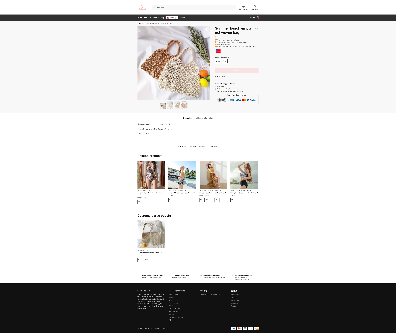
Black (202, 200)
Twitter (234, 297)
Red (170, 200)
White (225, 61)
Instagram (235, 300)
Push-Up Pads (174, 311)
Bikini (232, 190)
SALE (139, 190)
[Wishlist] (162, 163)
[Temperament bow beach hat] (257, 28)
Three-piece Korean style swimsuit (213, 193)
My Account (243, 9)
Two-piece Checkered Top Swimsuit (244, 193)
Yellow (176, 200)
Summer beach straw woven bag (149, 253)
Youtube (234, 306)
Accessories (201, 146)
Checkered (234, 200)
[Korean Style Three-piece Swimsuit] (182, 175)
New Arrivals (173, 294)
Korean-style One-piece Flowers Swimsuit (149, 194)
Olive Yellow (210, 200)
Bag (215, 146)
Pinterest (234, 303)
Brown (218, 61)
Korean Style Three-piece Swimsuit (181, 193)
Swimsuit (144, 190)
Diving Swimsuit (175, 309)
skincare (172, 297)
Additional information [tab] (204, 118)
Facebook (235, 295)
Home (139, 23)
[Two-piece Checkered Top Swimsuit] (244, 175)
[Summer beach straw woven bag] (255, 28)
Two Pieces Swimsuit (175, 190)
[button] (254, 18)
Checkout (255, 9)
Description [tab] (187, 118)
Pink (217, 200)
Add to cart (236, 71)
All (144, 23)
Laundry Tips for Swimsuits (210, 294)
